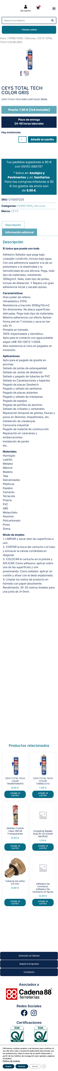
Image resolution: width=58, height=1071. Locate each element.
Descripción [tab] (13, 225)
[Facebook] (24, 1013)
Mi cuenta (26, 10)
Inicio (3, 38)
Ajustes (35, 1066)
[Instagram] (33, 1013)
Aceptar (8, 1066)
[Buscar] (52, 20)
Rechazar (21, 1066)
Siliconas (30, 38)
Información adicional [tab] (19, 232)
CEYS (14, 211)
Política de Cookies (11, 1061)
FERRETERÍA (15, 38)
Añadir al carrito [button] (15, 794)
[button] (54, 8)
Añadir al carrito (42, 139)
